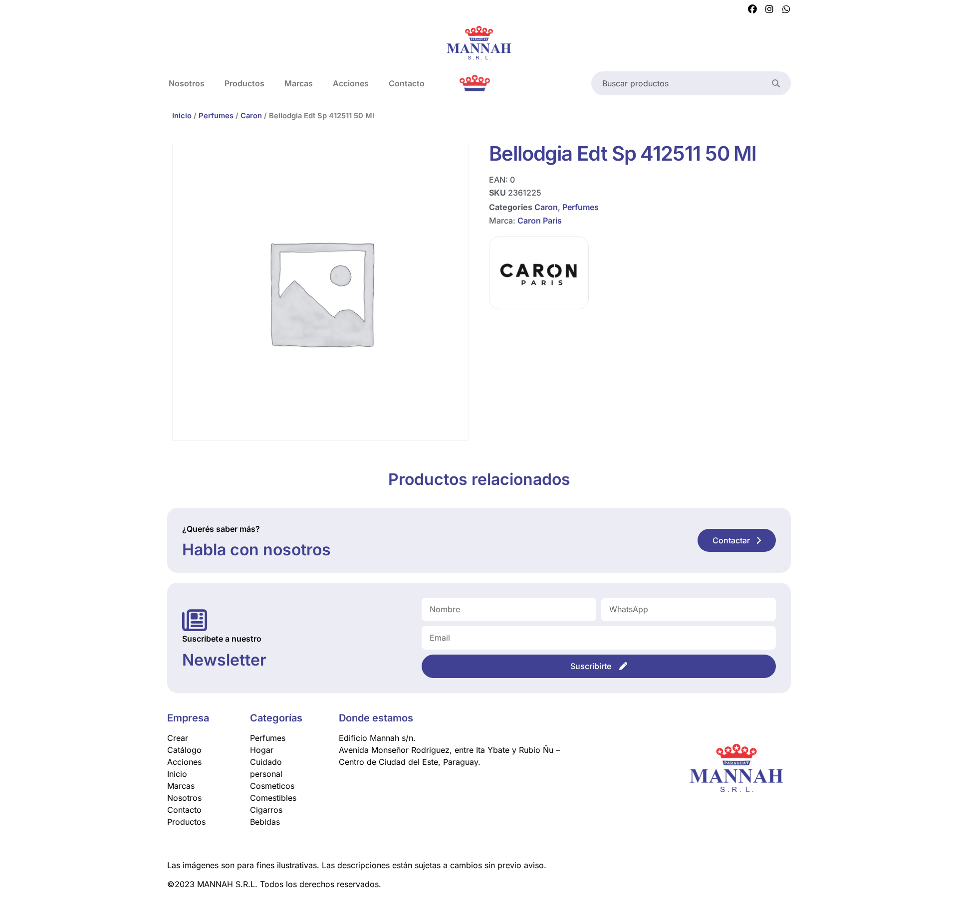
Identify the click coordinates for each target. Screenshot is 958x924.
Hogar (261, 750)
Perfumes (216, 115)
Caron (251, 115)
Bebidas (265, 822)
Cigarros (266, 810)
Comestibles (273, 798)
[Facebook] (752, 9)
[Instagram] (769, 9)
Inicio (182, 115)
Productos (244, 83)
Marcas (298, 83)
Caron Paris (539, 221)
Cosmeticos (272, 786)
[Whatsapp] (786, 9)
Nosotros (187, 83)
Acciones (351, 83)
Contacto (407, 83)
